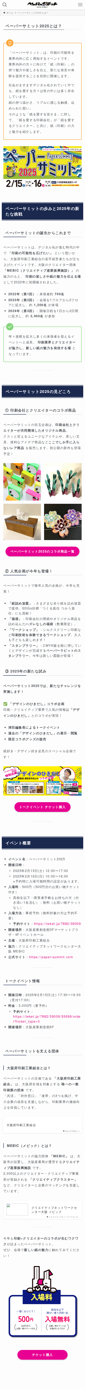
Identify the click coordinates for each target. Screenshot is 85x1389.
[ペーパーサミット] (42, 5)
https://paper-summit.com (51, 956)
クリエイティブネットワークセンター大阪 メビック (54, 1209)
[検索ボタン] (4, 5)
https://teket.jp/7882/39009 (57, 923)
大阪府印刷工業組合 (21, 1125)
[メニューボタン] (80, 5)
